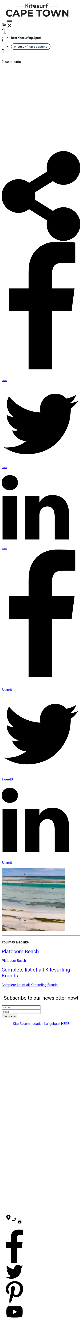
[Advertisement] (41, 108)
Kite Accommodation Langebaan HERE (41, 1024)
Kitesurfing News (19, 1182)
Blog (17, 1123)
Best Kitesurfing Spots (20, 1088)
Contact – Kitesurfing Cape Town (19, 1108)
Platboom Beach (20, 951)
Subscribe (9, 1016)
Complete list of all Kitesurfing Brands (30, 985)
